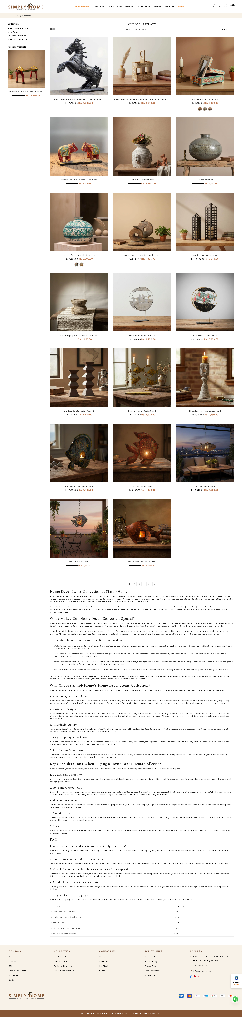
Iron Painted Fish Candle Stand (79, 486)
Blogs (11, 980)
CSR (11, 966)
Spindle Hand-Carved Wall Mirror (66, 917)
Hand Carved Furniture (18, 28)
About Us (13, 957)
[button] (236, 981)
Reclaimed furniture (17, 36)
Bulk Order (14, 975)
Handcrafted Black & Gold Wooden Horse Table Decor (79, 99)
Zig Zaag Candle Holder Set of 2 (79, 411)
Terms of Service (152, 971)
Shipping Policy (152, 975)
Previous (8, 75)
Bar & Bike (170, 7)
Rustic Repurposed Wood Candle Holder (79, 335)
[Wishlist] (226, 6)
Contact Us (14, 961)
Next (44, 75)
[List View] (54, 29)
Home (10, 16)
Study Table (104, 971)
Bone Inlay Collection (17, 39)
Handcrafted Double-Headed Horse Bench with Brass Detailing (26, 92)
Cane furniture (14, 32)
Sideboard (104, 961)
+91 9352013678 (200, 966)
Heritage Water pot (205, 180)
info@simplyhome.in (202, 971)
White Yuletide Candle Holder (142, 335)
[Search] (214, 6)
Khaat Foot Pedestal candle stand (205, 411)
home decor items (69, 676)
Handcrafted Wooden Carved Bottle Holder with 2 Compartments (142, 99)
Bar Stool (103, 966)
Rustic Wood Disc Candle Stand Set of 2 (142, 255)
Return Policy (151, 961)
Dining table (104, 957)
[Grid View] (51, 29)
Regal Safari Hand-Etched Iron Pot (79, 255)
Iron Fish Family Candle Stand (142, 411)
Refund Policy (151, 957)
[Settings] (220, 6)
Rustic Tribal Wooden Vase (142, 180)
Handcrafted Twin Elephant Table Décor (79, 180)
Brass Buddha (57, 923)
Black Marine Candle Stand (205, 335)
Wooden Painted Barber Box (205, 99)
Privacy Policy (151, 966)
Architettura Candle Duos (205, 255)
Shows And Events (17, 971)
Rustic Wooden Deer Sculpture (65, 928)
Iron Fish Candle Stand (142, 486)
